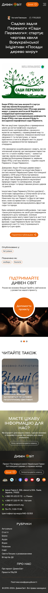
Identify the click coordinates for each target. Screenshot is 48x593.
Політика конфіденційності (24, 582)
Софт (4, 550)
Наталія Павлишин (19, 18)
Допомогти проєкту (24, 307)
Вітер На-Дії (8, 557)
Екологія (17, 262)
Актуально (7, 251)
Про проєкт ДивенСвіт (12, 569)
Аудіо (4, 539)
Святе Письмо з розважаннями (17, 554)
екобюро (6, 262)
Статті (5, 532)
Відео (4, 543)
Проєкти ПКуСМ (9, 572)
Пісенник (6, 546)
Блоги (4, 536)
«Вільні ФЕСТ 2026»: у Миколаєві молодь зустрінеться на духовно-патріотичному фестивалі (18, 395)
